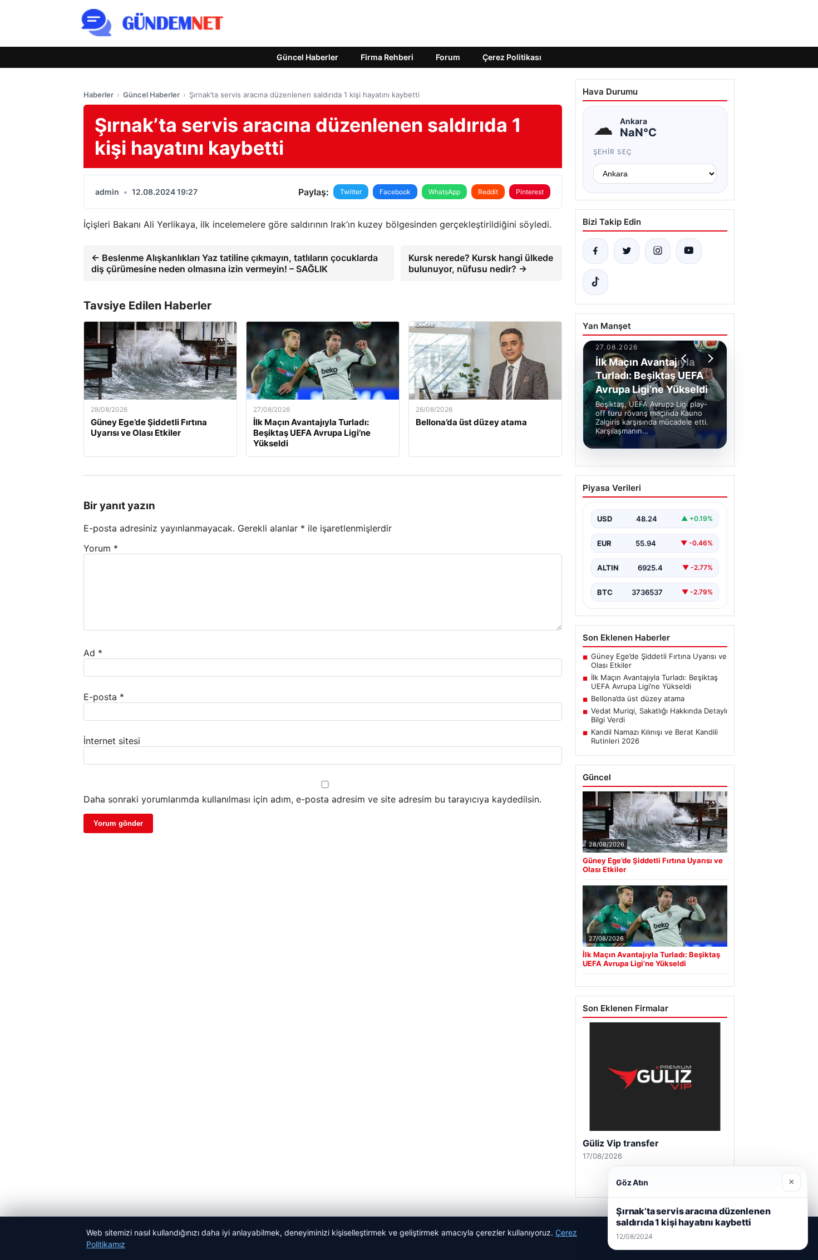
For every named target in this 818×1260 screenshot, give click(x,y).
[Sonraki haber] (708, 358)
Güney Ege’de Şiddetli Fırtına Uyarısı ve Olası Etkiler (659, 661)
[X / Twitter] (626, 251)
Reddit (488, 192)
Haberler (98, 94)
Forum (448, 57)
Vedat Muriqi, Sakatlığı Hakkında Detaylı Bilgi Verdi (659, 715)
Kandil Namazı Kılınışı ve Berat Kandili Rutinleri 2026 (654, 736)
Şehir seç (613, 151)
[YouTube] (689, 251)
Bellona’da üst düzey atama (637, 698)
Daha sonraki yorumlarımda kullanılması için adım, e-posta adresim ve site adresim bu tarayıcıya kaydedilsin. (312, 799)
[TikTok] (595, 282)
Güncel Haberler (307, 57)
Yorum (100, 548)
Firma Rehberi (387, 57)
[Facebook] (595, 251)
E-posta (103, 696)
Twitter (351, 192)
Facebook (395, 192)
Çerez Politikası (511, 57)
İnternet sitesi (111, 740)
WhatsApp (444, 192)
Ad (92, 652)
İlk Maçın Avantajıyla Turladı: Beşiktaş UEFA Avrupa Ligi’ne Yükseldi (654, 682)
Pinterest (530, 192)
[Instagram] (658, 251)
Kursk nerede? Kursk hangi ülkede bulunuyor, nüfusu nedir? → (480, 263)
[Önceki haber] (685, 358)
